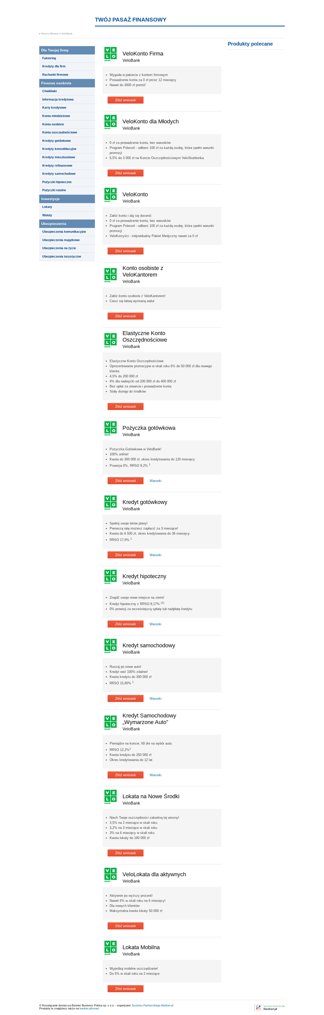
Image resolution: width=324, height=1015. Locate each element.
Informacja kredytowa (58, 99)
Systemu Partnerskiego (146, 1005)
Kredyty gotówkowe (56, 141)
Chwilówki (49, 91)
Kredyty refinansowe (57, 165)
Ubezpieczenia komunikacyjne (64, 231)
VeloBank (67, 33)
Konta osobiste (53, 124)
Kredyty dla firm (54, 66)
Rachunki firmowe (55, 74)
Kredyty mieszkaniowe (58, 157)
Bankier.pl (167, 1005)
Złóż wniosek (125, 100)
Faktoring (49, 58)
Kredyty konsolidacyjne (59, 149)
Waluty (47, 215)
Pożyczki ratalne (54, 190)
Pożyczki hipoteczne (57, 182)
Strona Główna (49, 33)
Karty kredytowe (54, 107)
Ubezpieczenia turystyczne (61, 256)
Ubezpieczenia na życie (59, 248)
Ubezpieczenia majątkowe (61, 240)
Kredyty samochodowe (59, 173)
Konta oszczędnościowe (59, 132)
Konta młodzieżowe (56, 116)
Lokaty (47, 207)
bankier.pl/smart (89, 1008)
